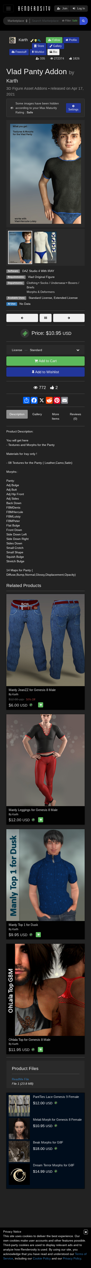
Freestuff (20, 51)
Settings (73, 109)
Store (40, 46)
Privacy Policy (72, 1258)
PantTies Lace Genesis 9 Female (56, 1097)
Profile (72, 40)
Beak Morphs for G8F (48, 1142)
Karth (12, 81)
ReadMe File (20, 1079)
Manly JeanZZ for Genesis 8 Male (32, 690)
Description (17, 414)
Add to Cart (47, 361)
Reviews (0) (75, 416)
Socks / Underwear (53, 283)
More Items (55, 416)
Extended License (66, 297)
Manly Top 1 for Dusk (23, 925)
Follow (55, 40)
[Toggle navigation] (8, 8)
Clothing (32, 283)
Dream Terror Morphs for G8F (53, 1165)
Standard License (40, 297)
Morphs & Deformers (41, 292)
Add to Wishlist (46, 372)
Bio (54, 51)
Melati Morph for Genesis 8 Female (57, 1119)
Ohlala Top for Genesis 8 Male (29, 1039)
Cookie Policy (42, 1258)
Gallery (57, 46)
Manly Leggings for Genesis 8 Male (33, 810)
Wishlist (39, 51)
